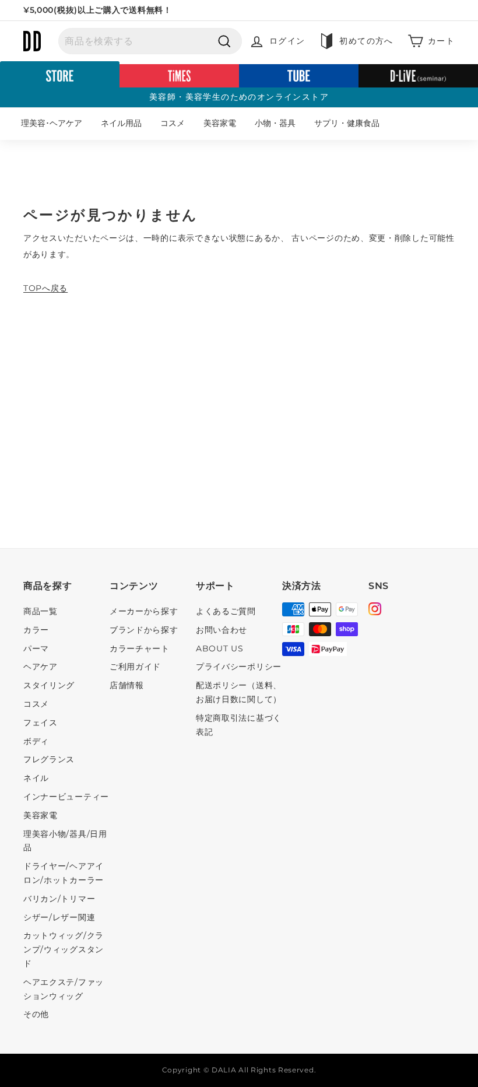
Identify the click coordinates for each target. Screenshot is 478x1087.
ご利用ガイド (135, 666)
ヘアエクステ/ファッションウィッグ (63, 989)
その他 (36, 1014)
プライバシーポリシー (239, 666)
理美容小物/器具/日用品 (65, 841)
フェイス (40, 722)
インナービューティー (66, 796)
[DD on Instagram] (374, 610)
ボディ (36, 741)
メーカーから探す (144, 611)
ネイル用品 (121, 123)
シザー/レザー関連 (59, 917)
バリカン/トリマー (59, 898)
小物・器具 (275, 123)
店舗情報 (127, 685)
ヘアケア (40, 666)
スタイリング (49, 685)
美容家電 (219, 123)
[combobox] (150, 41)
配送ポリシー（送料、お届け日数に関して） (239, 692)
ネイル (36, 778)
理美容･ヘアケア (51, 123)
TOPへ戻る (45, 288)
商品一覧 (40, 611)
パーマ (36, 648)
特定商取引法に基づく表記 (239, 725)
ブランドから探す (144, 630)
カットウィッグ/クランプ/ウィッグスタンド (63, 949)
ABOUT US (220, 648)
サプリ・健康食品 (346, 123)
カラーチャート (140, 648)
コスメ (172, 123)
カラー (36, 630)
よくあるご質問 (226, 611)
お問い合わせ (221, 630)
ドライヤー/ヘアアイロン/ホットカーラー (63, 873)
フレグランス (49, 759)
